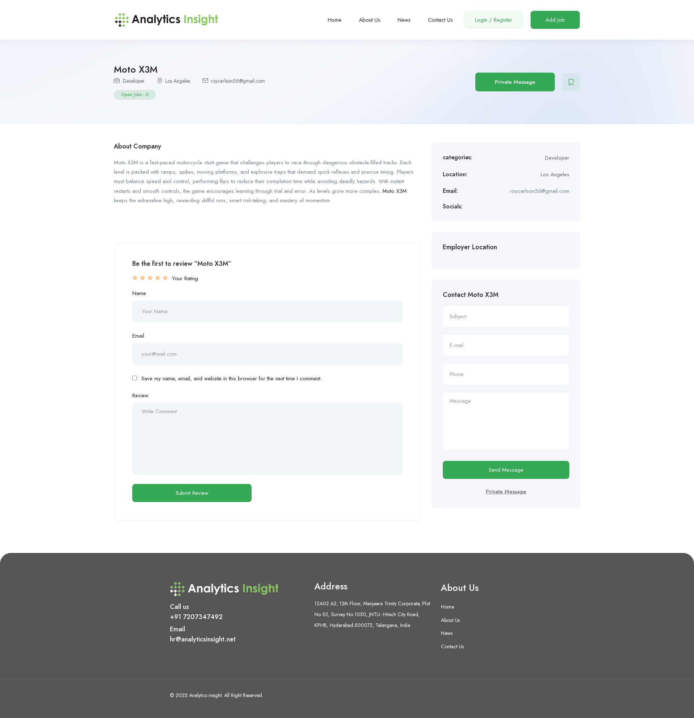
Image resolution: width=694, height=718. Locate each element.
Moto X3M (394, 191)
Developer (134, 81)
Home (335, 20)
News (404, 20)
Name (139, 293)
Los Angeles (177, 81)
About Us (369, 20)
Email (138, 336)
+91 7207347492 (196, 617)
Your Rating (185, 278)
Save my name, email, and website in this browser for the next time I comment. (231, 378)
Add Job (555, 20)
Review (140, 395)
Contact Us (440, 20)
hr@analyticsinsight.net (203, 639)
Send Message (506, 470)
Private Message (515, 82)
